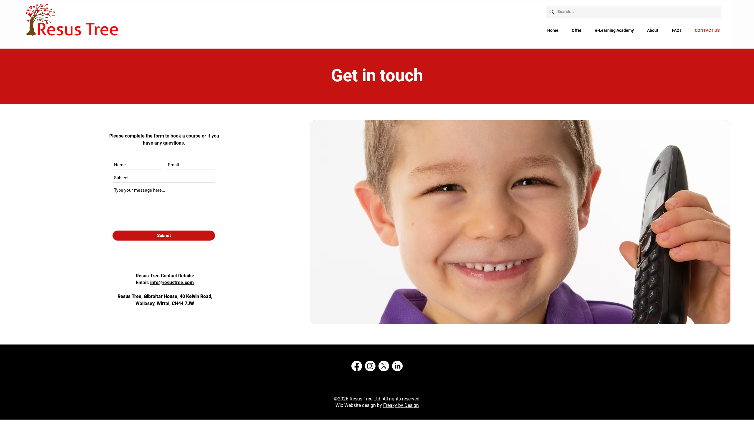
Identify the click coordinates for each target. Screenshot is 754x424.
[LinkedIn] (397, 366)
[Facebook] (356, 366)
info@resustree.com (172, 282)
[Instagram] (370, 366)
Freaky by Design (401, 405)
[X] (383, 366)
